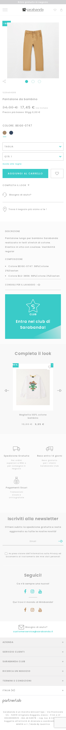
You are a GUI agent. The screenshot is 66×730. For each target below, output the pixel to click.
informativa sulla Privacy (44, 553)
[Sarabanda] (32, 9)
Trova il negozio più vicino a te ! (27, 209)
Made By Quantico (40, 724)
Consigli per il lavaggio (20, 284)
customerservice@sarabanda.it (33, 631)
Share (4, 81)
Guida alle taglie (12, 164)
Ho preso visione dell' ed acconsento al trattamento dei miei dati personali (33, 555)
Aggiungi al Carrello (25, 173)
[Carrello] (61, 10)
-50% (14, 364)
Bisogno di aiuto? (20, 194)
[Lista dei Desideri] (55, 10)
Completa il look (15, 185)
